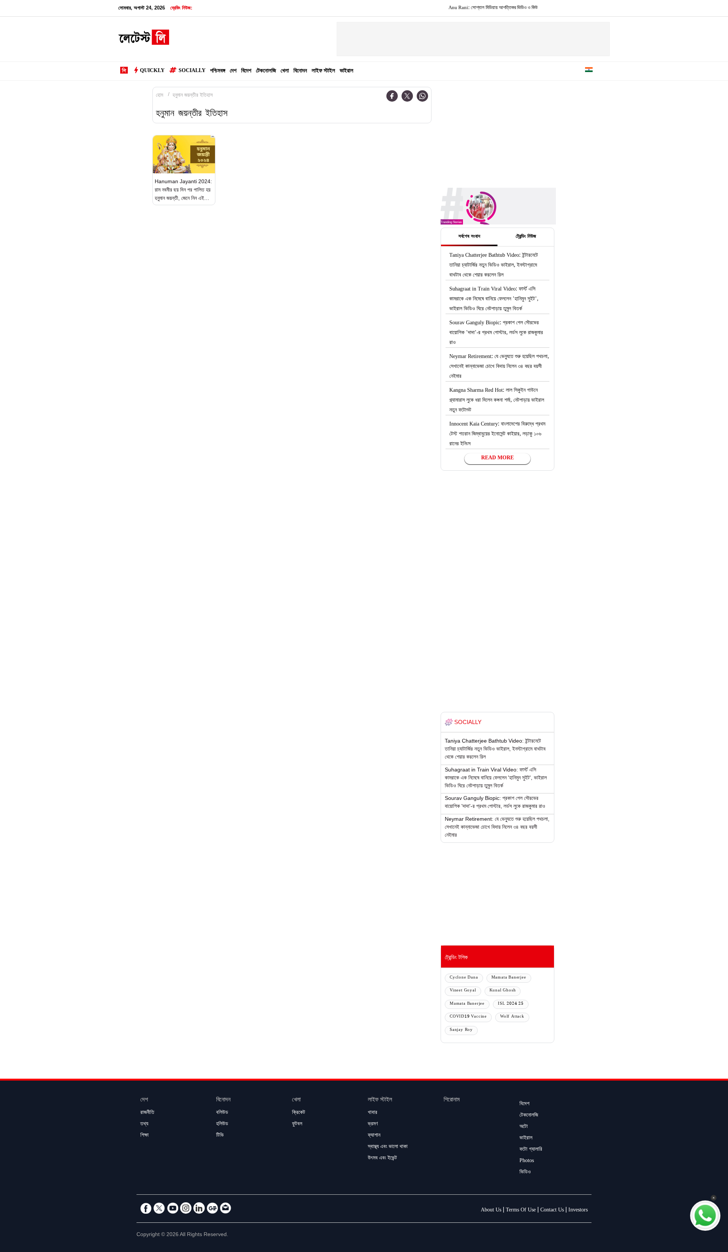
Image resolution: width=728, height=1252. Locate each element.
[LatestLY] (143, 39)
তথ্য (144, 1124)
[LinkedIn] (199, 1208)
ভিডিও (525, 1173)
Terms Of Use (521, 1210)
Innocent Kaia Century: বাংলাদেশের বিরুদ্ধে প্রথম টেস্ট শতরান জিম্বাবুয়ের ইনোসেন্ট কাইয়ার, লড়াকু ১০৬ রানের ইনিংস (497, 435)
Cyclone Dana (464, 978)
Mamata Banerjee (508, 978)
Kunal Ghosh (503, 991)
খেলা (285, 71)
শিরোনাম (452, 1100)
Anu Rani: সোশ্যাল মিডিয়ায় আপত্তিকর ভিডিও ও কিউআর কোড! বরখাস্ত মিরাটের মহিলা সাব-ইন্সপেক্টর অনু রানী (516, 8)
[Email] (225, 1208)
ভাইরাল (346, 71)
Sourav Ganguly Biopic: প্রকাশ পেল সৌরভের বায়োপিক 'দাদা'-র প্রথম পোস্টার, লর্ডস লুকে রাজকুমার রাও (496, 333)
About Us (491, 1210)
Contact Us (552, 1210)
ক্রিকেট (298, 1113)
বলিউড (222, 1113)
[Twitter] (407, 96)
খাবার (372, 1113)
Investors (578, 1210)
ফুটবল (297, 1124)
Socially (192, 71)
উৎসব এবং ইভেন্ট (382, 1159)
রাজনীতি (147, 1113)
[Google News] (212, 1208)
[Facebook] (392, 96)
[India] (589, 71)
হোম (159, 96)
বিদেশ (246, 71)
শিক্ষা (144, 1136)
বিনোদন (300, 71)
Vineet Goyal (463, 991)
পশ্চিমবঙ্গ (217, 71)
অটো (523, 1127)
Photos (526, 1161)
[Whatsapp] (422, 96)
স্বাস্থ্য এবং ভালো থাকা (388, 1147)
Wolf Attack (512, 1017)
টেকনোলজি (266, 71)
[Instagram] (185, 1208)
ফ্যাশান (374, 1136)
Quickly (152, 71)
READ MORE (497, 458)
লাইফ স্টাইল (323, 71)
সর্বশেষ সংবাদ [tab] (469, 237)
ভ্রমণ (373, 1124)
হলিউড (222, 1124)
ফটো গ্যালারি (530, 1150)
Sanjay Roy (461, 1030)
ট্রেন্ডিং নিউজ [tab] (526, 237)
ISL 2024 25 (511, 1004)
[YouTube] (172, 1208)
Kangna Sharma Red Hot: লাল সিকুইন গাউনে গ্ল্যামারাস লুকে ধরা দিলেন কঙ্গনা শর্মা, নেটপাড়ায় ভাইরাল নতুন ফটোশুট (496, 401)
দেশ (233, 71)
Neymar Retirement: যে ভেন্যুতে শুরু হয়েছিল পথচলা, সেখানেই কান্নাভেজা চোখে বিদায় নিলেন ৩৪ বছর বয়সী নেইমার (499, 367)
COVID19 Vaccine (468, 1017)
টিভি (220, 1136)
